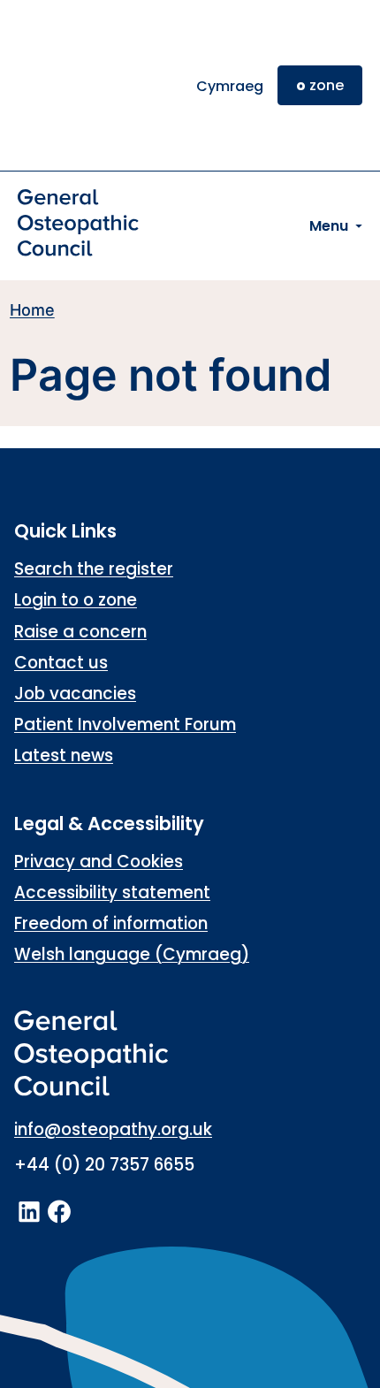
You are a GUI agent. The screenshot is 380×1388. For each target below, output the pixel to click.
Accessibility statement (112, 892)
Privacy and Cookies (98, 861)
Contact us (61, 663)
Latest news (63, 755)
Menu (328, 226)
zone (320, 85)
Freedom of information (111, 923)
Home (32, 310)
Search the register (93, 569)
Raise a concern (80, 632)
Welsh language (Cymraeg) (131, 954)
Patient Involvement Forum (125, 724)
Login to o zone (75, 600)
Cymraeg (229, 86)
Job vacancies (75, 693)
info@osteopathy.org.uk (113, 1129)
